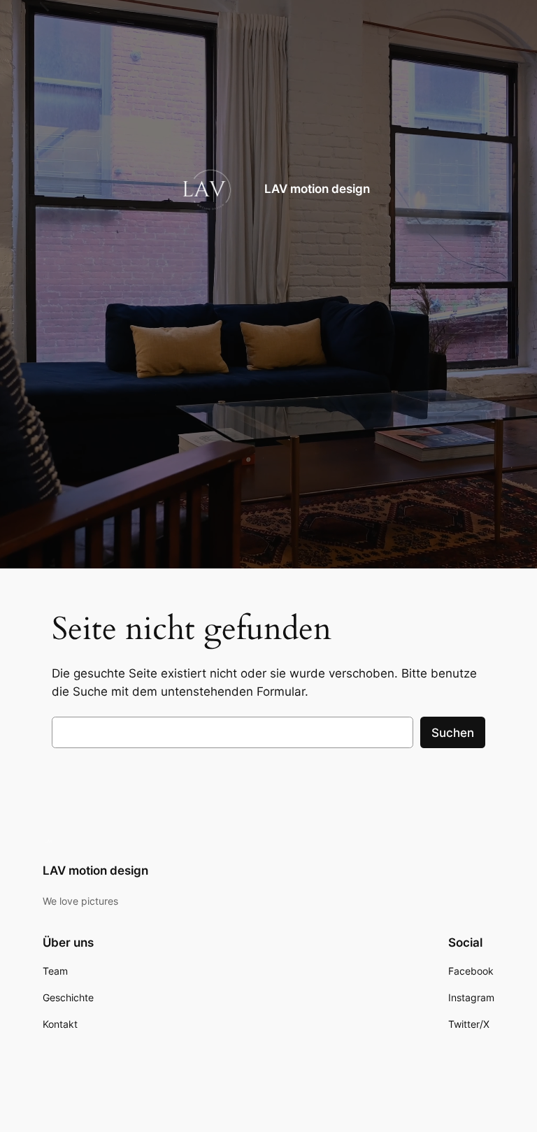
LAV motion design (317, 189)
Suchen (452, 733)
